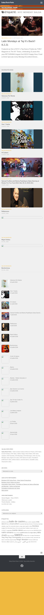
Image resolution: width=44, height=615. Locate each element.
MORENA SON (37, 530)
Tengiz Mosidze (22, 540)
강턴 (29, 541)
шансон (12, 541)
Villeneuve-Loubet (7, 500)
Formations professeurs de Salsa (11, 488)
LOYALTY (4, 530)
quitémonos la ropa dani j (28, 532)
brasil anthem (14, 524)
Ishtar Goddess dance (27, 528)
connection (13, 526)
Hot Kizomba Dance (11, 528)
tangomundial (12, 539)
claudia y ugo (5, 526)
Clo (9, 526)
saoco (18, 534)
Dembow (35, 526)
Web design (5, 490)
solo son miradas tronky (27, 537)
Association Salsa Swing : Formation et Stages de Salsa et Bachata (20, 484)
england (3, 528)
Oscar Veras (17, 532)
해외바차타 (34, 541)
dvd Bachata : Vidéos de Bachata (11, 486)
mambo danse (17, 530)
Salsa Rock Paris (7, 2)
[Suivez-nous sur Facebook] (22, 565)
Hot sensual (19, 528)
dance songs (19, 526)
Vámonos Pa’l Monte (8, 96)
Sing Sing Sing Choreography (11, 537)
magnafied (9, 530)
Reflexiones (5, 211)
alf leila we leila (5, 522)
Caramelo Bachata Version (26, 524)
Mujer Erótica (6, 239)
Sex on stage (30, 535)
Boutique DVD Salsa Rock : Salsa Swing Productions (16, 480)
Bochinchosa (6, 268)
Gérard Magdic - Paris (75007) (10, 498)
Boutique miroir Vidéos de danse (11, 482)
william (8, 541)
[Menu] (41, 2)
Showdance (37, 535)
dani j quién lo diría (27, 526)
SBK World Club (6, 38)
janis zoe (36, 528)
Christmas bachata (37, 524)
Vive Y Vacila (6, 124)
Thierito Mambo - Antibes (8, 502)
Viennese (4, 541)
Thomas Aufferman (33, 539)
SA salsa (25, 535)
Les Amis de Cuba (7, 504)
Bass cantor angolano (30, 522)
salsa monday (10, 535)
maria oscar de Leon (28, 530)
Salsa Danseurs (6, 93)
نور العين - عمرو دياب (21, 542)
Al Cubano (5, 152)
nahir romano (7, 532)
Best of (8, 524)
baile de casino (17, 521)
